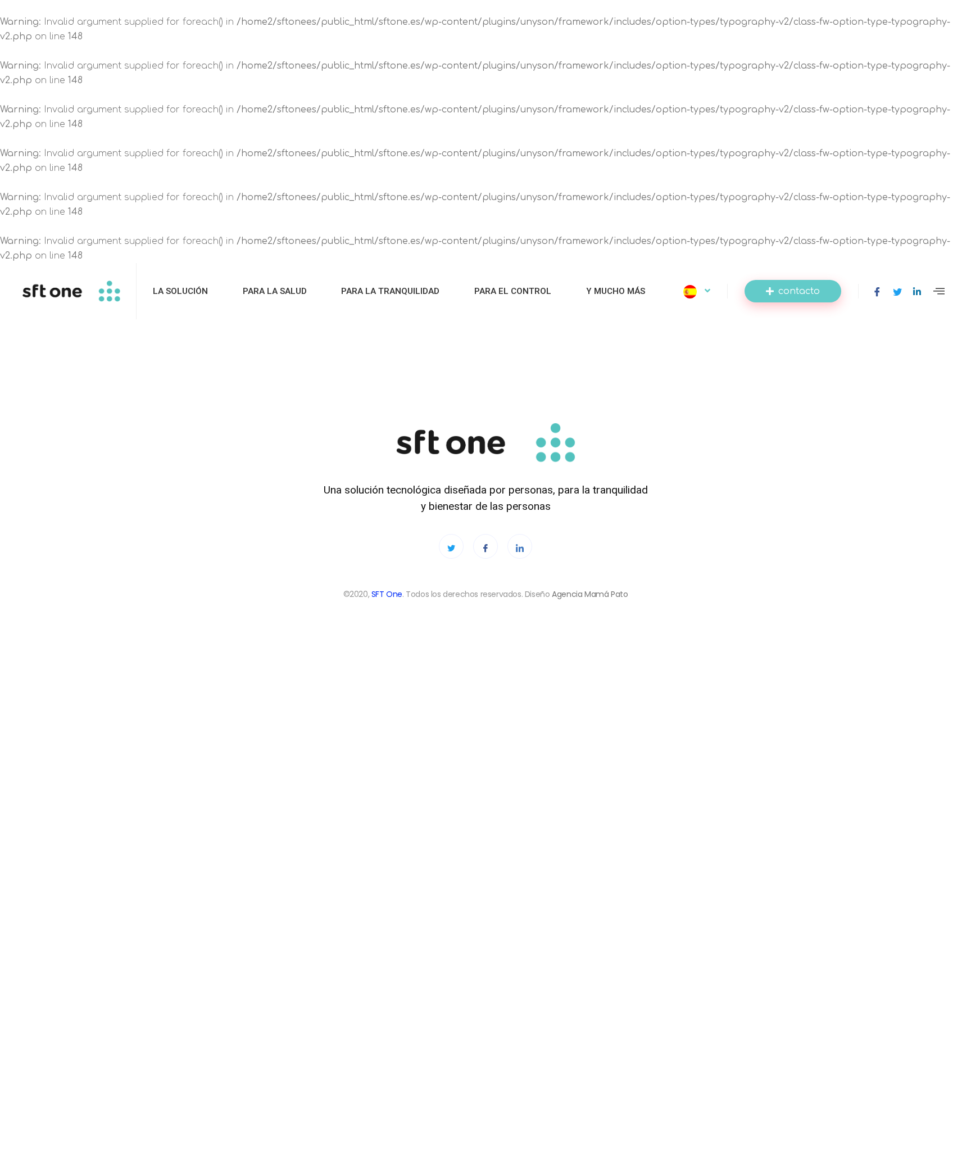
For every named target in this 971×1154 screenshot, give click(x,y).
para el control (512, 291)
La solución (180, 291)
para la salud (275, 291)
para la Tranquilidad (390, 291)
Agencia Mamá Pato (590, 594)
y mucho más (615, 291)
